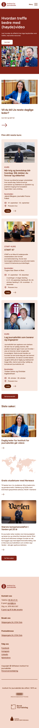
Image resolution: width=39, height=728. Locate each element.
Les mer (7, 42)
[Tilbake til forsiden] (8, 4)
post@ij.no (12, 603)
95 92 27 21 (13, 600)
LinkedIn (4, 654)
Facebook (5, 648)
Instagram (5, 651)
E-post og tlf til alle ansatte (12, 610)
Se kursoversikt (9, 396)
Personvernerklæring (9, 671)
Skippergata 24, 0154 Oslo (11, 622)
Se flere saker (9, 558)
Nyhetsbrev (6, 658)
